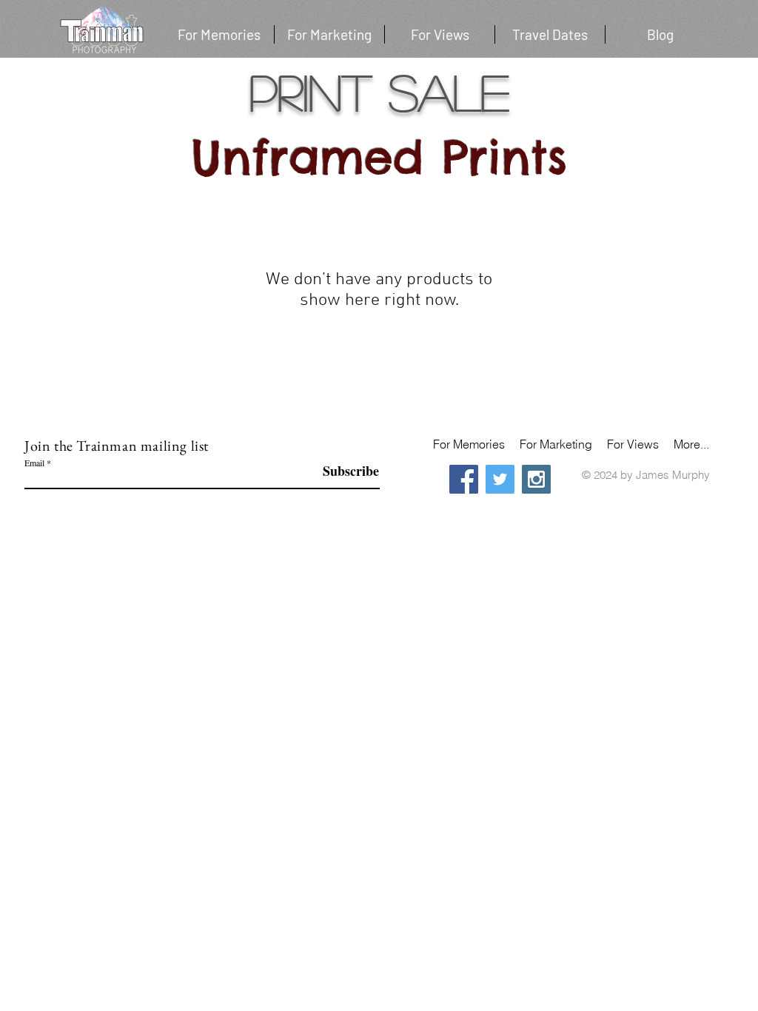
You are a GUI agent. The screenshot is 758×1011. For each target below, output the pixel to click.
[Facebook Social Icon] (463, 479)
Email (34, 462)
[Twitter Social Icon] (500, 479)
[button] (550, 34)
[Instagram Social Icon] (536, 479)
